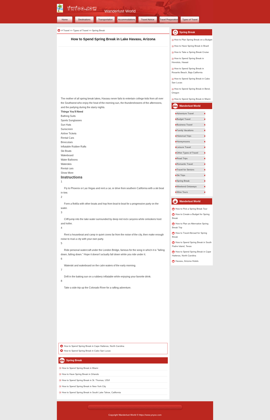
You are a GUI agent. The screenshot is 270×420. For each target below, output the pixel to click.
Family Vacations (185, 130)
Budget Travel (183, 119)
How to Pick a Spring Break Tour (191, 209)
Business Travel (184, 124)
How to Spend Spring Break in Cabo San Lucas (87, 350)
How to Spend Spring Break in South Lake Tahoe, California (91, 392)
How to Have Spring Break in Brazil (191, 46)
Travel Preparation (169, 19)
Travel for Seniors (185, 169)
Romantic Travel (185, 164)
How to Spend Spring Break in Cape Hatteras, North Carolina (94, 346)
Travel (66, 30)
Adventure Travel (185, 113)
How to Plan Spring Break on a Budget (193, 39)
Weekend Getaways (187, 186)
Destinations (84, 19)
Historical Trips (184, 136)
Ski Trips (181, 175)
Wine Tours (182, 192)
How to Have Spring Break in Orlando (80, 374)
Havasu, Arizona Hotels (186, 261)
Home (65, 19)
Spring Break (98, 30)
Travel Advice (147, 19)
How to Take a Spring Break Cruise (191, 52)
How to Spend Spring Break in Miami (80, 368)
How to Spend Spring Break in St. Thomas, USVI (86, 380)
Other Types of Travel (187, 152)
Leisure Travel (184, 147)
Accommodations (126, 19)
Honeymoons (183, 141)
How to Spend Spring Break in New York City (84, 386)
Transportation (105, 19)
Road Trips (182, 158)
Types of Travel (190, 19)
